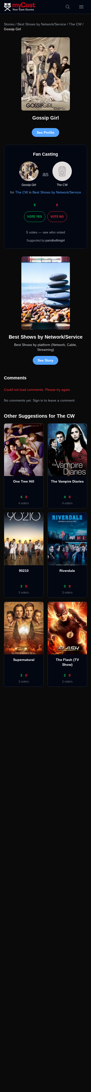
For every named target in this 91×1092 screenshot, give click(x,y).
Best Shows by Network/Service (41, 24)
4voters (23, 503)
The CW (75, 24)
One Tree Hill (23, 481)
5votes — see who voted (45, 232)
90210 (24, 571)
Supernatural (23, 660)
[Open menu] (81, 7)
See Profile (45, 132)
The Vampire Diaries (67, 481)
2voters (67, 681)
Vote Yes (34, 216)
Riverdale (67, 571)
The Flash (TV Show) (67, 662)
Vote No (57, 216)
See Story (45, 360)
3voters (23, 592)
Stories (9, 24)
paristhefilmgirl (55, 240)
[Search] (68, 7)
